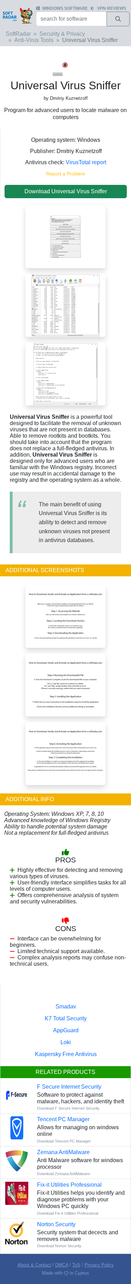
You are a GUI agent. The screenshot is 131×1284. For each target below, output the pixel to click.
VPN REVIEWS (111, 8)
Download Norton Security (59, 1246)
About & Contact (34, 1265)
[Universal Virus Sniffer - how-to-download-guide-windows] (65, 684)
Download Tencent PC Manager (64, 1141)
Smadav (66, 1006)
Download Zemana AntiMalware (63, 1174)
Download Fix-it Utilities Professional (67, 1213)
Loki (65, 1042)
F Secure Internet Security (69, 1087)
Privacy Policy (99, 1265)
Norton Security (56, 1224)
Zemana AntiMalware (63, 1152)
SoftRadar (18, 34)
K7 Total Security (66, 1018)
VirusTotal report (86, 162)
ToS (76, 1265)
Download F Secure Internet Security (68, 1108)
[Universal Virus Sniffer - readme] (65, 373)
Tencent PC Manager (63, 1119)
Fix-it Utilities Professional (69, 1185)
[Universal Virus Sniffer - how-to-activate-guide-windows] (65, 753)
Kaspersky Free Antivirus (66, 1054)
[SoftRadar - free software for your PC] (17, 15)
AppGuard (66, 1030)
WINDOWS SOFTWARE (65, 8)
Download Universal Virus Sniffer (65, 191)
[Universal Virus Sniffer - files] (65, 305)
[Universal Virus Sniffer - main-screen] (65, 236)
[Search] (118, 19)
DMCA (61, 1265)
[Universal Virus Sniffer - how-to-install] (65, 616)
